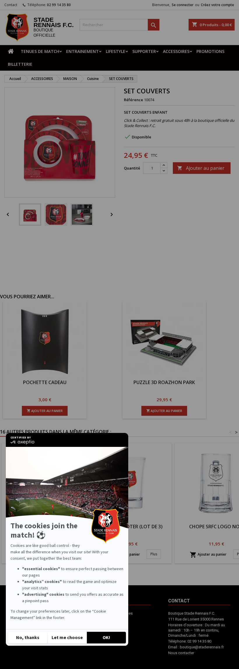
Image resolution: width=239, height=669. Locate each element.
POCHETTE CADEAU (44, 382)
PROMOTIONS (210, 51)
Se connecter (183, 4)
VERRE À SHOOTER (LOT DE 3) (130, 526)
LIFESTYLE (115, 51)
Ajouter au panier (200, 168)
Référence (133, 99)
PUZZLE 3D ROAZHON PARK (164, 382)
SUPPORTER (144, 51)
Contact (10, 4)
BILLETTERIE (20, 64)
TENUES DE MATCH (40, 51)
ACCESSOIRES (176, 51)
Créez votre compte (217, 4)
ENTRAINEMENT (82, 51)
